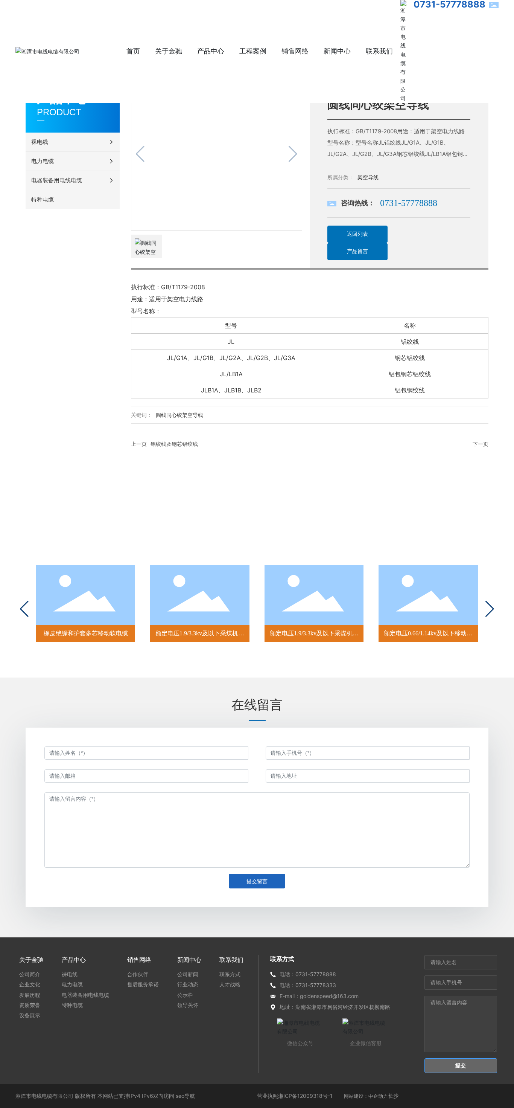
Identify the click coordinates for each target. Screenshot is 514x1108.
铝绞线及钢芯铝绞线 (174, 444)
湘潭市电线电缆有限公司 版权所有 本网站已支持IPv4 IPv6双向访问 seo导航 (105, 1096)
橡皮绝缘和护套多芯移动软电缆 (86, 633)
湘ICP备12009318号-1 (305, 1096)
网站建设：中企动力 (366, 1096)
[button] (24, 609)
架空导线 (368, 177)
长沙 (393, 1096)
